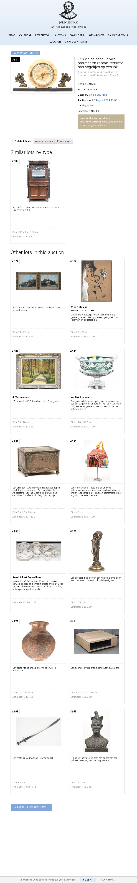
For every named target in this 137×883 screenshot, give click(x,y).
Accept (88, 880)
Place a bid (63, 141)
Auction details (44, 141)
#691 (93, 105)
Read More (108, 880)
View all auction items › (31, 807)
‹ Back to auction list (25, 53)
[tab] (23, 141)
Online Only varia (98, 94)
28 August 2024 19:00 (104, 100)
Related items (23, 141)
